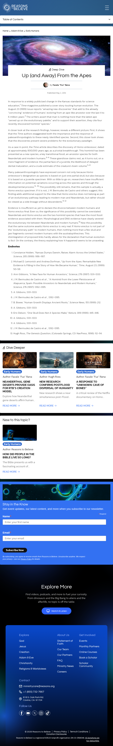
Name (7, 516)
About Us (63, 635)
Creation (24, 652)
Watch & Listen (59, 611)
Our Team (63, 649)
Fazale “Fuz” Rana (61, 85)
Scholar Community (86, 665)
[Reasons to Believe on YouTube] (28, 713)
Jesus (22, 646)
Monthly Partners (89, 646)
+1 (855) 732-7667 (33, 691)
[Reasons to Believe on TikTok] (47, 713)
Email (7, 533)
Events (83, 640)
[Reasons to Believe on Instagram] (41, 713)
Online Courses (88, 652)
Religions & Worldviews (32, 668)
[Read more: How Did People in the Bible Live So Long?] (20, 449)
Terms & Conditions (79, 732)
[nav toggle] (107, 7)
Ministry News (65, 666)
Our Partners (64, 655)
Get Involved (87, 635)
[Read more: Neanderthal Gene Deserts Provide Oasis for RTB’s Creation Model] (20, 380)
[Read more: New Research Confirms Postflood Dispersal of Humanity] (56, 380)
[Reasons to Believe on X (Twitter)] (34, 713)
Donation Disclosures (56, 734)
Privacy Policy (26, 559)
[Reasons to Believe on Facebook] (21, 713)
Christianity (26, 663)
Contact (24, 680)
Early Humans (32, 31)
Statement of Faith (65, 642)
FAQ (60, 660)
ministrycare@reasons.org (39, 686)
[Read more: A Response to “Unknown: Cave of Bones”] (93, 380)
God (21, 640)
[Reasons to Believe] (15, 8)
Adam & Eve (17, 31)
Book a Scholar (88, 657)
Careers (62, 671)
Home (5, 31)
